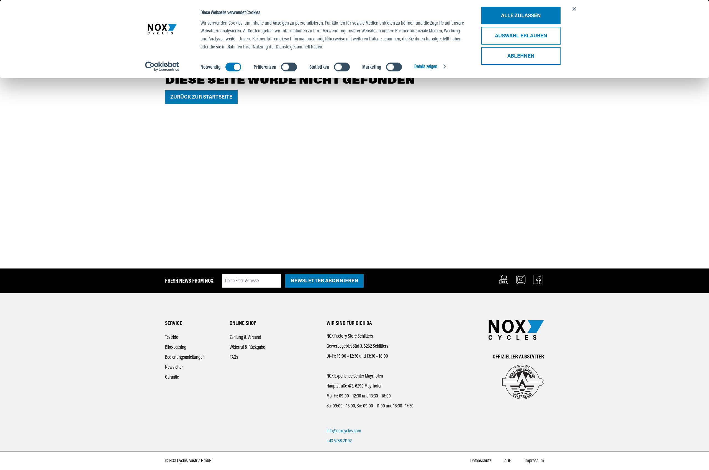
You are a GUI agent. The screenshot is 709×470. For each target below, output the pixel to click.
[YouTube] (503, 279)
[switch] (289, 67)
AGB (507, 461)
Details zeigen (425, 66)
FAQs (234, 357)
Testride (171, 337)
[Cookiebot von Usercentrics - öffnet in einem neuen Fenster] (162, 66)
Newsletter (174, 367)
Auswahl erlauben (521, 36)
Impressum (534, 461)
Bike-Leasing (175, 347)
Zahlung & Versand (245, 337)
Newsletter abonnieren (324, 281)
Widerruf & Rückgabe (247, 347)
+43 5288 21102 (339, 441)
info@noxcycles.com (344, 431)
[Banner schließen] (574, 9)
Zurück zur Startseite (201, 97)
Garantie (172, 377)
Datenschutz (480, 461)
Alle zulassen (521, 15)
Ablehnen (521, 56)
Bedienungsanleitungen (185, 357)
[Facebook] (537, 279)
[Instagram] (521, 279)
